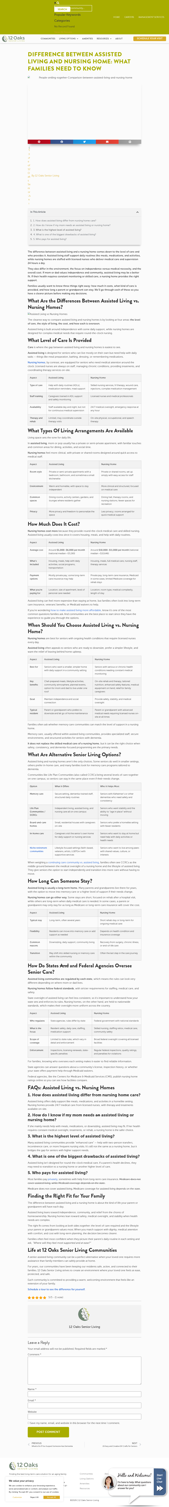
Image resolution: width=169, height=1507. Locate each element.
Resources (85, 1489)
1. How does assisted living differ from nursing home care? (64, 221)
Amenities (84, 1484)
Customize (17, 1497)
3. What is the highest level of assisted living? (57, 230)
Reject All (34, 1497)
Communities (86, 1474)
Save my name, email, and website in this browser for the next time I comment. (75, 1423)
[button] (39, 142)
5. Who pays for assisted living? (50, 239)
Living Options (87, 1479)
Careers (129, 17)
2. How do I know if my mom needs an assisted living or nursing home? (71, 225)
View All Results (63, 32)
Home (116, 17)
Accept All (51, 1497)
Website (32, 1412)
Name (32, 1389)
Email (32, 1400)
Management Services (151, 17)
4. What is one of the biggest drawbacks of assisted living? (64, 234)
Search (62, 9)
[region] (34, 1489)
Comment (34, 1354)
